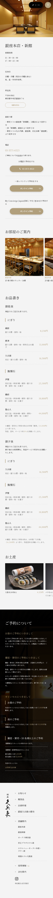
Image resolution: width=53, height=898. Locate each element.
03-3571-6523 (12, 150)
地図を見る (15, 105)
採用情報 (22, 865)
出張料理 (22, 805)
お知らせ (22, 793)
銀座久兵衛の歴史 (26, 811)
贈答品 (21, 799)
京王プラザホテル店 (26, 843)
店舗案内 (22, 821)
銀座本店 (21, 826)
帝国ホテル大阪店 (25, 856)
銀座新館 (21, 832)
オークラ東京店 (24, 837)
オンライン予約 (26, 188)
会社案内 (22, 871)
